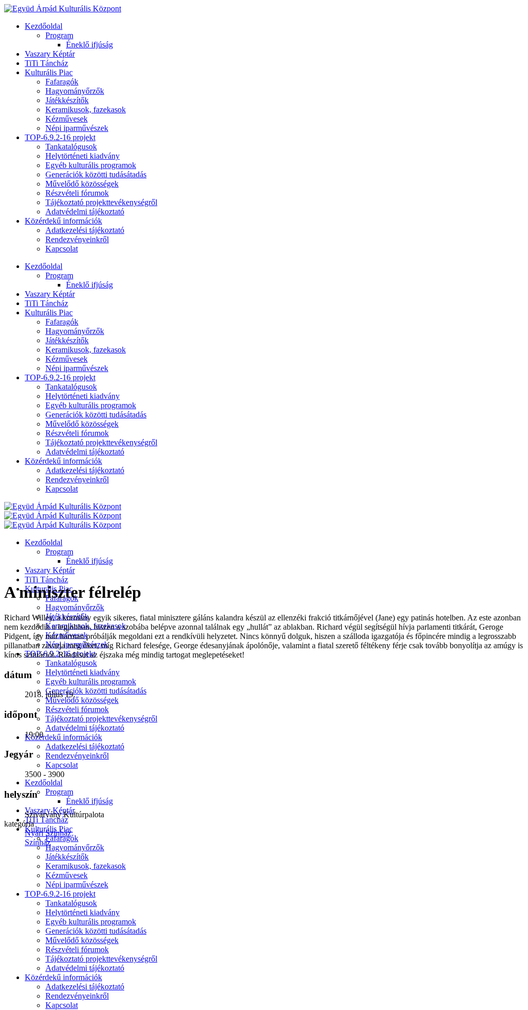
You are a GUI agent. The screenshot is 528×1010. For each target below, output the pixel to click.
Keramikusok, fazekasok (85, 109)
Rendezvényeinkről (77, 239)
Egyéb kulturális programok (90, 165)
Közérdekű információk (63, 220)
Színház (38, 842)
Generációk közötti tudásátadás (95, 174)
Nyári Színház (48, 833)
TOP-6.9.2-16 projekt (60, 137)
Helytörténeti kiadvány (82, 156)
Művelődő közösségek (82, 183)
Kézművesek (66, 118)
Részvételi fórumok (77, 193)
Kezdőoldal (43, 26)
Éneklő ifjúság (89, 44)
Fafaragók (61, 81)
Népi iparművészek (76, 128)
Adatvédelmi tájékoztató (84, 211)
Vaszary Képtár (50, 53)
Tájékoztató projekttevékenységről (101, 202)
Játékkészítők (67, 100)
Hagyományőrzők (74, 91)
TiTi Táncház (46, 63)
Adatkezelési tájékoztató (84, 230)
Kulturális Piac (49, 72)
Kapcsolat (61, 248)
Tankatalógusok (71, 146)
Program (59, 35)
